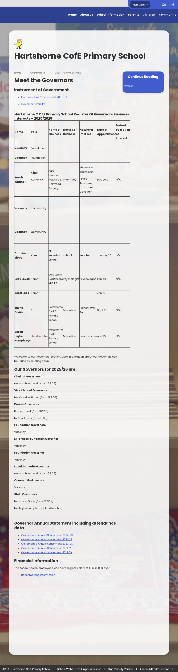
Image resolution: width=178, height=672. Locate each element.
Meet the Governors (67, 72)
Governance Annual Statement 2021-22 (46, 539)
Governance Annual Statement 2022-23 (47, 535)
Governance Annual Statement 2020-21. (47, 543)
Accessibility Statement (154, 669)
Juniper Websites (90, 669)
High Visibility (140, 4)
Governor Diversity (33, 104)
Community (38, 72)
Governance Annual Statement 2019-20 (46, 548)
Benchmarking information (38, 575)
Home (17, 72)
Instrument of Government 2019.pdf (44, 97)
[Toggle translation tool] (163, 4)
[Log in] (172, 4)
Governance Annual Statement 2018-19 (46, 552)
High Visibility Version (120, 669)
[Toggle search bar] (154, 4)
